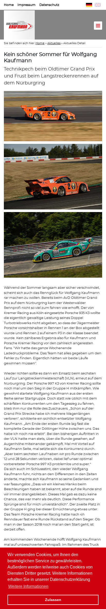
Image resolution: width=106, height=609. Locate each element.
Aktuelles (53, 43)
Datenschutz (49, 4)
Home (9, 4)
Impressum (26, 4)
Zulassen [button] (53, 600)
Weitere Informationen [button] (28, 586)
